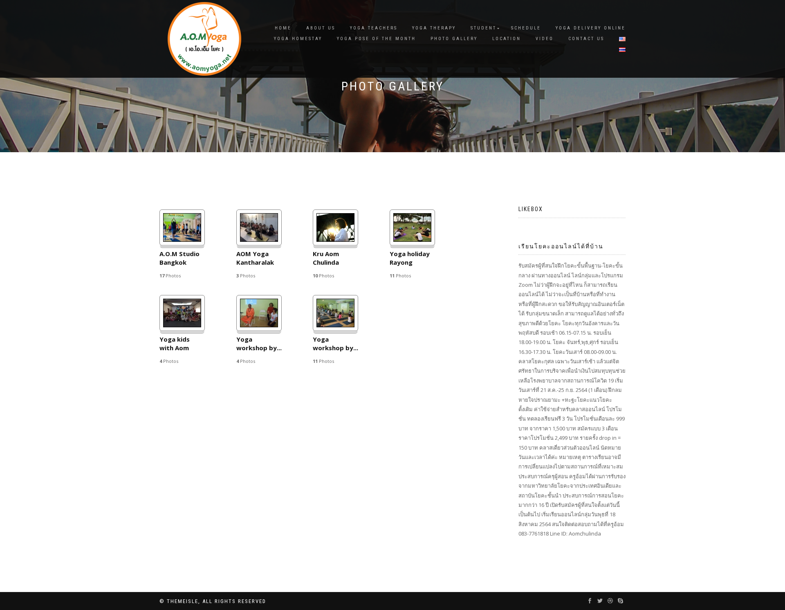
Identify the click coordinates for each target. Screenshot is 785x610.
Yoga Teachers (373, 28)
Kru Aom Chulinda (326, 258)
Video (545, 38)
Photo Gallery (454, 38)
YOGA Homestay (298, 38)
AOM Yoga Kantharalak (255, 258)
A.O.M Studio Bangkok (179, 258)
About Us (320, 28)
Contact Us (586, 38)
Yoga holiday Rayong (410, 258)
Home (283, 28)
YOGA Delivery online (591, 28)
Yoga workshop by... (259, 343)
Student (483, 28)
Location (506, 38)
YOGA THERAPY (434, 28)
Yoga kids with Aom (174, 343)
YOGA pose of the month (376, 38)
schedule (526, 28)
